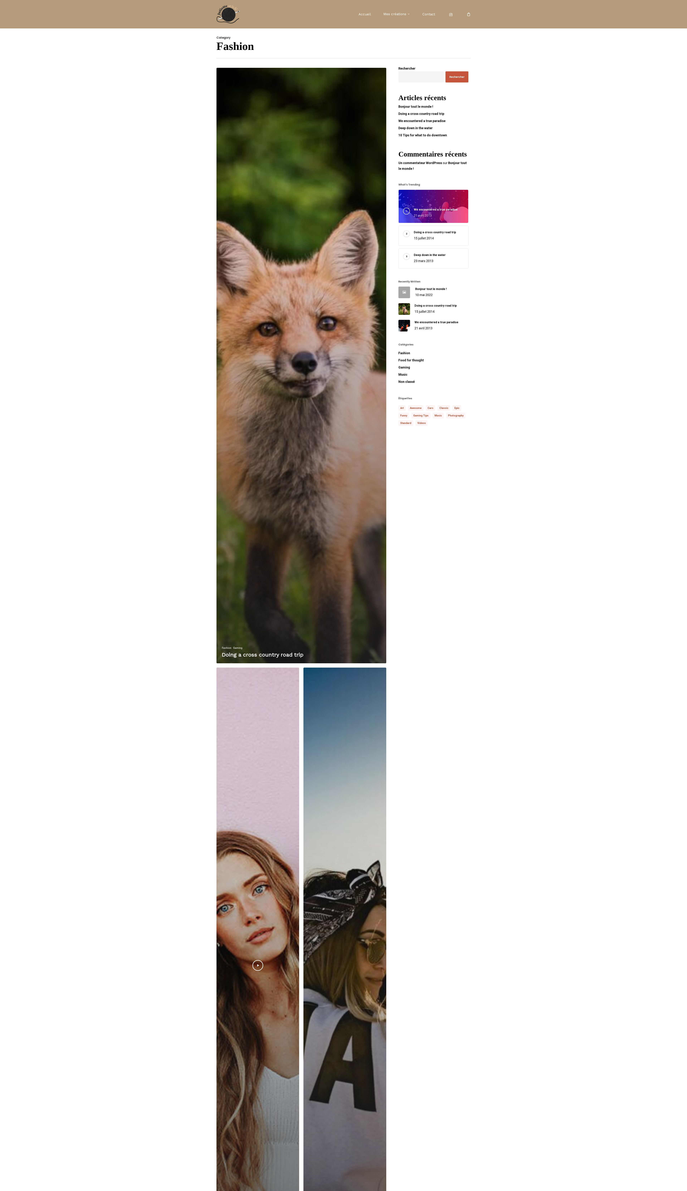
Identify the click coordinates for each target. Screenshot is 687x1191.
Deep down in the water (415, 128)
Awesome (416, 408)
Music (402, 374)
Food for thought (411, 360)
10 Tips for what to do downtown (422, 135)
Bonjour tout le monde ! (415, 106)
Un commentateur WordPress (420, 163)
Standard (405, 423)
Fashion (226, 647)
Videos (421, 423)
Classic (443, 408)
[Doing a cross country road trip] (301, 365)
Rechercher (406, 68)
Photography (456, 415)
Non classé (406, 382)
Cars (430, 408)
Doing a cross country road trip (421, 114)
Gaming (237, 647)
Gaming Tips (420, 415)
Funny (403, 415)
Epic (456, 408)
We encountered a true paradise (421, 121)
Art (402, 408)
